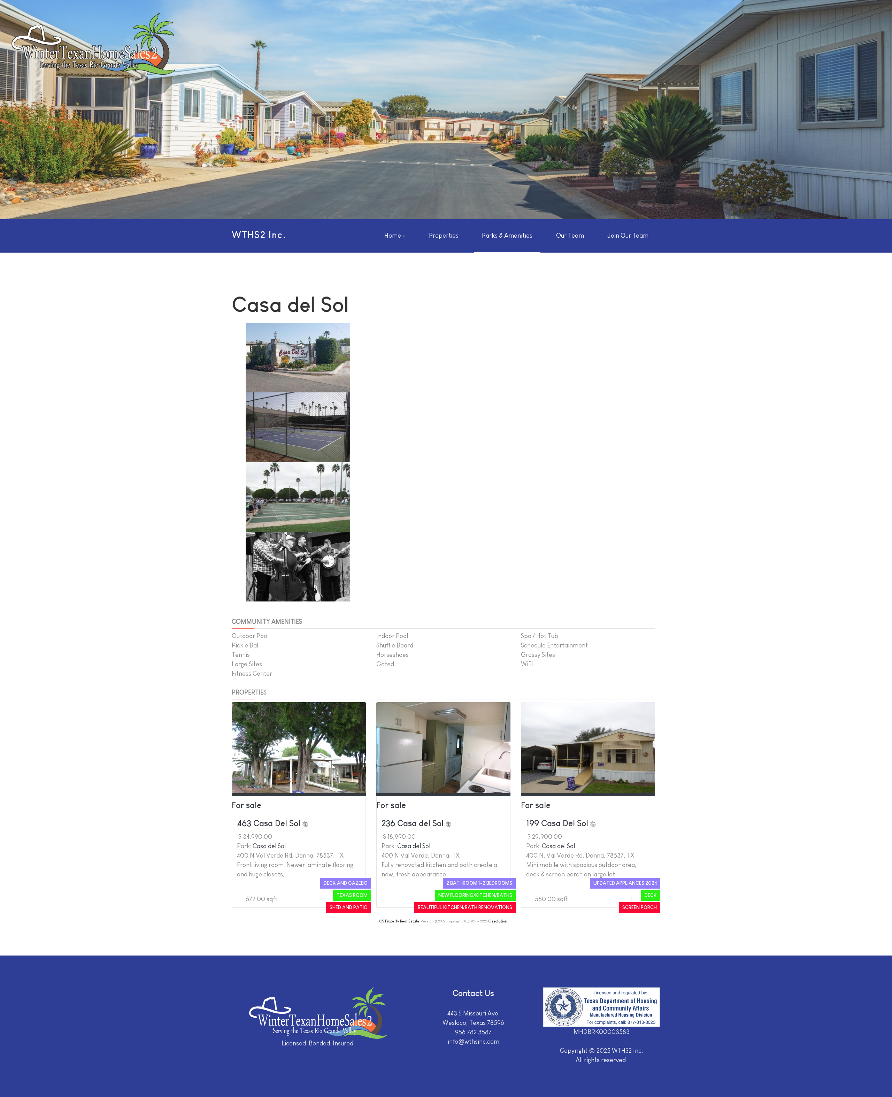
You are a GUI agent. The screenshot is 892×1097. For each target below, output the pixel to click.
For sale (246, 805)
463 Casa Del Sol (269, 823)
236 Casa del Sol (414, 823)
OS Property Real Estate (399, 921)
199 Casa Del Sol (558, 823)
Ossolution (498, 921)
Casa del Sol (269, 846)
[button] (394, 236)
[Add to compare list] (305, 823)
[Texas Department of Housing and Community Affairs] (602, 1007)
